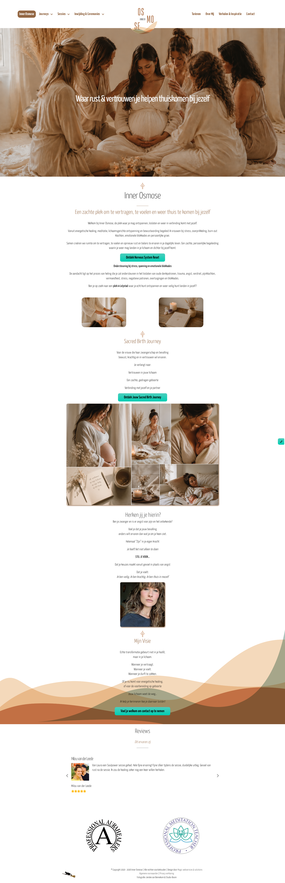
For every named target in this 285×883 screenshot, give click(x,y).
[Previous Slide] (67, 780)
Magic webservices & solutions (190, 879)
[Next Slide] (218, 780)
